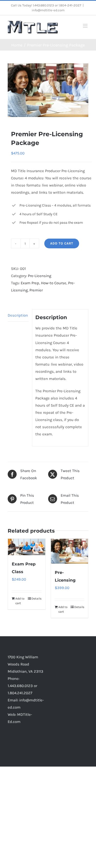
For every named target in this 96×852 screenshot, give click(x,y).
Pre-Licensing (39, 275)
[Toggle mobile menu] (85, 25)
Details (36, 598)
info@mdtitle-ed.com (48, 10)
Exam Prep (30, 283)
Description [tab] (18, 315)
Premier (36, 290)
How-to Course (53, 283)
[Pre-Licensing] (69, 551)
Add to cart (61, 243)
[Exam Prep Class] (26, 547)
